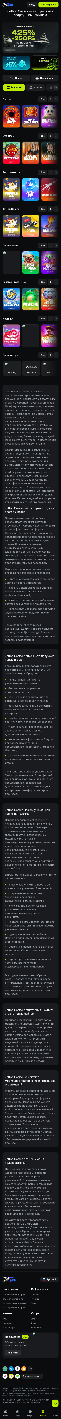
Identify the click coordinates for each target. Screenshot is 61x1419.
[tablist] (30, 87)
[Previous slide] (50, 99)
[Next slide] (55, 99)
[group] (14, 87)
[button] (44, 62)
